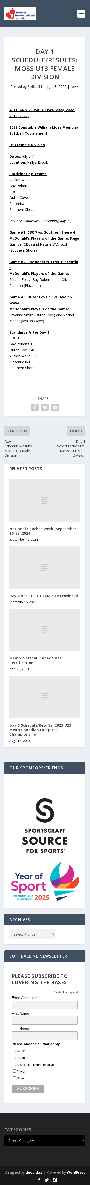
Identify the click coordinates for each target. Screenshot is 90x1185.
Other (20, 1078)
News (75, 86)
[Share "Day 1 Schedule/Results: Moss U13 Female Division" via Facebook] (35, 407)
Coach (21, 1051)
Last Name (20, 1029)
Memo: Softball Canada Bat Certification (36, 660)
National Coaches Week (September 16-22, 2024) (43, 531)
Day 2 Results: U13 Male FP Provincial (44, 595)
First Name (20, 1013)
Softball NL (37, 86)
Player (21, 1071)
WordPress (76, 1172)
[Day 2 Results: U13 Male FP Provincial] (45, 567)
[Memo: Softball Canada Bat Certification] (45, 630)
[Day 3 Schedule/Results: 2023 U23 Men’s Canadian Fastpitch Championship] (45, 697)
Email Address (24, 997)
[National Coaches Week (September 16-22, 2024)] (45, 500)
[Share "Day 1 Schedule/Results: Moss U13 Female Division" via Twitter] (45, 407)
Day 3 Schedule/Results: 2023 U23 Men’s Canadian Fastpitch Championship (40, 730)
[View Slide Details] (45, 825)
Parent (21, 1058)
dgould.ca (34, 1172)
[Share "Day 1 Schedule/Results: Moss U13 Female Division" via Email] (55, 407)
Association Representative (35, 1065)
